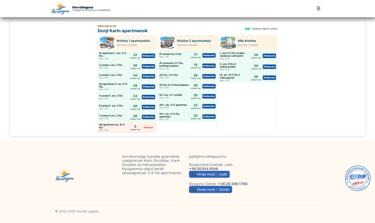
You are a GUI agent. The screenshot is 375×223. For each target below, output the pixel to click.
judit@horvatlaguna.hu (207, 156)
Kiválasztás (148, 56)
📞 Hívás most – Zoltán (210, 189)
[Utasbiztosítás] (357, 178)
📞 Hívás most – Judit (209, 174)
